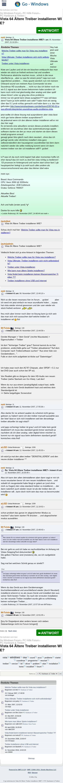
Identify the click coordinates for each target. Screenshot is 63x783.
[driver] (31, 664)
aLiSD (4, 447)
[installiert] (35, 667)
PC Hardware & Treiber (12, 15)
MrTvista (5, 328)
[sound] (36, 658)
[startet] (15, 661)
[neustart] (48, 661)
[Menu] (4, 4)
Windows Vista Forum (29, 724)
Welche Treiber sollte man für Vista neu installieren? (31, 257)
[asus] (43, 658)
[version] (19, 664)
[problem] (41, 664)
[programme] (39, 661)
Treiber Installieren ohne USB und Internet (27, 281)
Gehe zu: (32, 674)
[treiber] (10, 664)
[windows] (21, 658)
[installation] (59, 664)
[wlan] (47, 664)
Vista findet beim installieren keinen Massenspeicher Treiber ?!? (30, 733)
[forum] (43, 667)
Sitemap (31, 758)
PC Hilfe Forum (31, 13)
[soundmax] (26, 661)
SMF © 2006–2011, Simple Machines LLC (41, 769)
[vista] (8, 658)
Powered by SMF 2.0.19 (17, 769)
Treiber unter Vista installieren (15, 63)
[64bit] (28, 658)
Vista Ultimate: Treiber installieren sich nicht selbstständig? (28, 699)
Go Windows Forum (10, 13)
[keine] (25, 667)
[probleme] (53, 658)
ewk (3, 37)
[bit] (24, 664)
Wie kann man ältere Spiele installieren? (26, 271)
